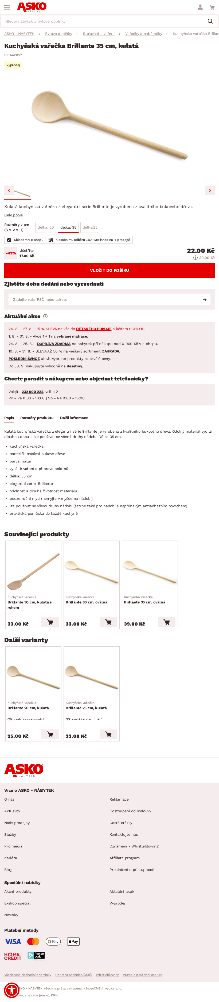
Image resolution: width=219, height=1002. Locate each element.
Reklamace (119, 799)
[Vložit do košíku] (50, 622)
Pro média (13, 846)
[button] (17, 191)
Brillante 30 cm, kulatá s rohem (29, 602)
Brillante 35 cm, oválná (144, 599)
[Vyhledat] (212, 21)
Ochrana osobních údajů (73, 975)
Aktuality (12, 811)
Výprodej (117, 903)
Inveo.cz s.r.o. (112, 988)
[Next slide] (210, 190)
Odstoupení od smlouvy (130, 811)
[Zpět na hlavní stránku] (31, 7)
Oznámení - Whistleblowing (134, 846)
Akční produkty (18, 891)
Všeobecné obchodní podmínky (27, 975)
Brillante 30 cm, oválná (86, 599)
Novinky (11, 915)
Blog (7, 869)
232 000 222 (32, 392)
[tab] (9, 418)
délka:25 (90, 227)
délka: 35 (68, 227)
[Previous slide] (9, 190)
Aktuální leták (122, 891)
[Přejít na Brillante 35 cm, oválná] (150, 572)
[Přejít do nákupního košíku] (212, 7)
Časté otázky (121, 823)
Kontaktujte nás (124, 834)
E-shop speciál (17, 903)
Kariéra (10, 858)
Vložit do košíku (109, 270)
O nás (9, 799)
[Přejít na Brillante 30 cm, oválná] (91, 572)
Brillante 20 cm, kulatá (28, 705)
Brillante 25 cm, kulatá (86, 705)
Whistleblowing (107, 975)
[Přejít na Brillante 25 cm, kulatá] (91, 677)
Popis (9, 418)
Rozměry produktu (37, 418)
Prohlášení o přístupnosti (132, 869)
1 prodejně (123, 240)
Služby (10, 834)
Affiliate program (125, 858)
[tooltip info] (45, 316)
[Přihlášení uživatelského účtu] (200, 7)
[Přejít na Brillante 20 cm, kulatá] (33, 677)
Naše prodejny (17, 823)
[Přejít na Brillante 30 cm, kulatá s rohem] (33, 572)
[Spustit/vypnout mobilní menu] (7, 7)
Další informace (74, 418)
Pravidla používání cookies (142, 975)
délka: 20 (46, 227)
